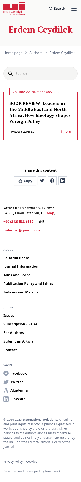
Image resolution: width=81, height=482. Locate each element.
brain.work (52, 471)
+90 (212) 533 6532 (18, 221)
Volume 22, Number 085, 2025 (37, 91)
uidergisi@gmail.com (21, 230)
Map (50, 213)
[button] (73, 8)
